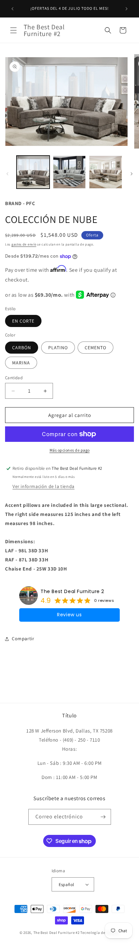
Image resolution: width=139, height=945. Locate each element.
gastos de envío (23, 244)
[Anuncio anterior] (12, 8)
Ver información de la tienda (43, 486)
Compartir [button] (23, 639)
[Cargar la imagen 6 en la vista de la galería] (105, 172)
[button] (13, 30)
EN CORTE (23, 321)
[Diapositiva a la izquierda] (7, 173)
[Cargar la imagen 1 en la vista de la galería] (33, 172)
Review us (69, 614)
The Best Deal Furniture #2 (56, 932)
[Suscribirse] (103, 817)
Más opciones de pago (70, 450)
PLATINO (58, 348)
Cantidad (14, 378)
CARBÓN (21, 348)
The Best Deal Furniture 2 (72, 591)
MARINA (21, 363)
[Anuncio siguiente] (126, 8)
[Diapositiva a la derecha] (131, 173)
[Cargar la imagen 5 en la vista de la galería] (69, 172)
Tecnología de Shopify (99, 932)
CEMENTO (95, 348)
